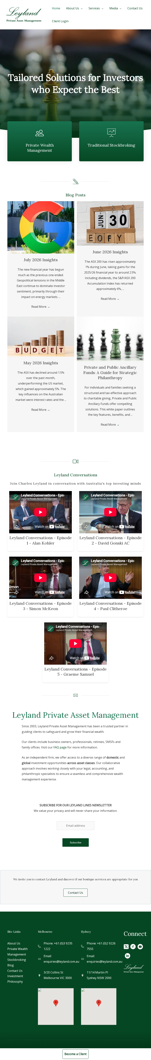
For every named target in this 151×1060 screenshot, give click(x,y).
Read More (40, 307)
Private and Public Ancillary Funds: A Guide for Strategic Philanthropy (110, 372)
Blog (10, 965)
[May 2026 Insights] (40, 336)
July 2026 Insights (41, 259)
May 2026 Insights (40, 362)
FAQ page (60, 747)
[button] (75, 893)
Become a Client (75, 1054)
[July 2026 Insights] (40, 227)
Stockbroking (16, 960)
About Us (13, 943)
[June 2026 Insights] (110, 223)
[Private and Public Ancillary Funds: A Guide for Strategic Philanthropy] (110, 339)
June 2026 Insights (110, 251)
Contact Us (14, 971)
